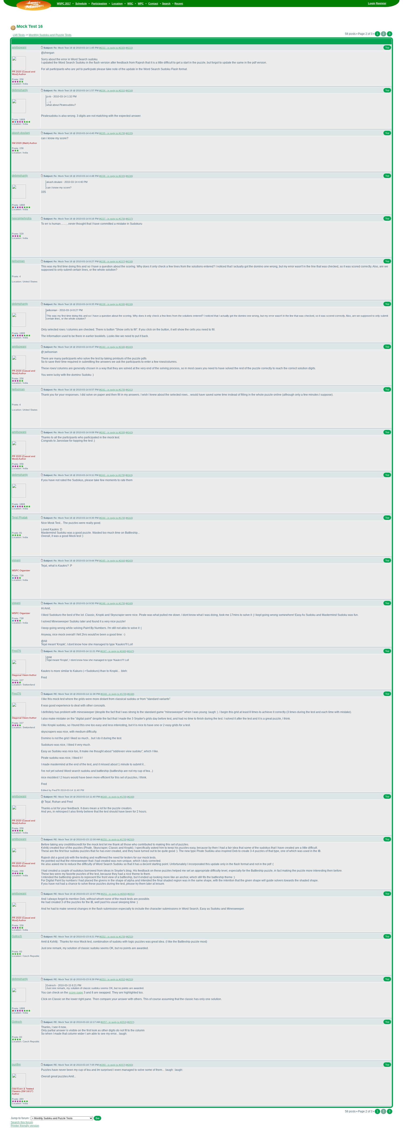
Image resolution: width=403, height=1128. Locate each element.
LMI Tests (19, 35)
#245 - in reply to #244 (112, 560)
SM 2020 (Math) (20, 143)
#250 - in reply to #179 (113, 839)
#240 (129, 347)
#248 (130, 694)
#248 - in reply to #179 (113, 694)
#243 (129, 475)
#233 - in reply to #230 (112, 47)
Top (387, 47)
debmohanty (20, 90)
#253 (129, 979)
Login (371, 3)
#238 (129, 261)
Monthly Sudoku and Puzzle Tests (50, 35)
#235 (129, 133)
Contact (153, 3)
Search (166, 3)
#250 (130, 839)
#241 (129, 389)
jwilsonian (18, 261)
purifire (16, 1064)
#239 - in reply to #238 (112, 304)
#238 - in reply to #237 (112, 261)
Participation (99, 3)
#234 (129, 90)
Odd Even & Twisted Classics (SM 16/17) (23, 1090)
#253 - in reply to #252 (112, 979)
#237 (129, 218)
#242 (129, 432)
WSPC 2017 (64, 3)
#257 (130, 1022)
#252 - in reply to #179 (112, 936)
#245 (129, 560)
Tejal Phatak (20, 517)
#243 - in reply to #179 (112, 475)
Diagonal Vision (20, 675)
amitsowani (19, 47)
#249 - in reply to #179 (113, 796)
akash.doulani (21, 133)
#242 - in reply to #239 (112, 432)
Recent (178, 3)
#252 (129, 936)
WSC (130, 3)
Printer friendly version (25, 1125)
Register (381, 3)
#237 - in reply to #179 (112, 218)
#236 (129, 176)
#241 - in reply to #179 (112, 389)
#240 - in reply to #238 (112, 347)
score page (76, 992)
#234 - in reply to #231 (112, 90)
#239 (129, 304)
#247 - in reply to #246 (113, 651)
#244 (129, 518)
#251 (131, 894)
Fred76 (16, 651)
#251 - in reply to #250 (113, 894)
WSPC (15, 570)
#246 (129, 603)
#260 (129, 1065)
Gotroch (17, 936)
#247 (130, 651)
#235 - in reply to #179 (112, 133)
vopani (16, 560)
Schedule (81, 3)
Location (117, 3)
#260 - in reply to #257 (112, 1065)
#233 (129, 47)
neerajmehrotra (21, 218)
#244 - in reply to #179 (112, 518)
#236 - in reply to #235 (112, 176)
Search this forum (22, 1122)
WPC (141, 3)
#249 (130, 796)
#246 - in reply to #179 (112, 603)
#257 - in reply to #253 (113, 1022)
